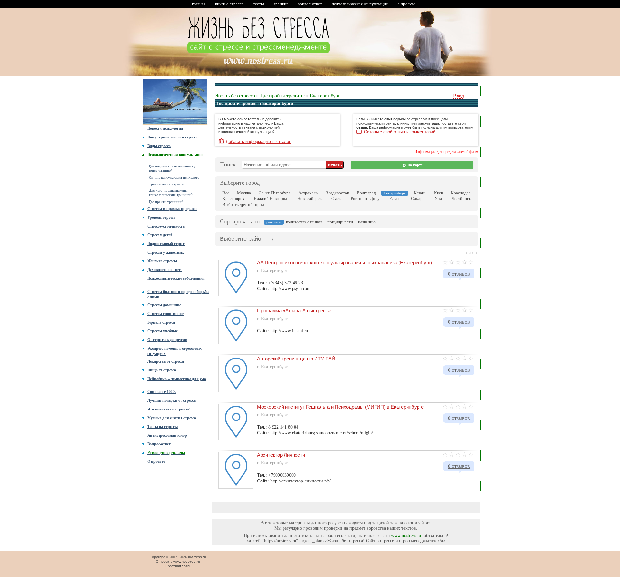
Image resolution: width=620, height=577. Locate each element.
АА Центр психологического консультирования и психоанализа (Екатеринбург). (345, 262)
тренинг (281, 3)
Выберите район (242, 239)
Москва (244, 192)
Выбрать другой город (243, 204)
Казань (420, 192)
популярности (340, 221)
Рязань (395, 198)
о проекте (406, 3)
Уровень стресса (161, 217)
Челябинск (461, 198)
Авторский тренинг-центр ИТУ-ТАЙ (296, 358)
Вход (458, 95)
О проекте (156, 461)
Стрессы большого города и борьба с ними (178, 293)
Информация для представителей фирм (446, 151)
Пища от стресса (161, 370)
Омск (336, 198)
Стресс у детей (159, 235)
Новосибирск (309, 198)
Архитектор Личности (281, 455)
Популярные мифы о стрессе (172, 137)
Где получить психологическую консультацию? (173, 168)
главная (198, 3)
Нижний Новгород (270, 198)
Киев (438, 192)
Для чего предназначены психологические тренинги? (171, 193)
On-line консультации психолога (174, 177)
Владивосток (337, 192)
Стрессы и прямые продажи (172, 209)
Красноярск (233, 198)
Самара (418, 198)
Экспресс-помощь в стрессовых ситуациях (174, 351)
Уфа (438, 198)
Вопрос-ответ (158, 444)
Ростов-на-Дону (365, 198)
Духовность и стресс (164, 270)
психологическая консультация (360, 3)
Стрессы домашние (164, 305)
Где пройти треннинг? (166, 202)
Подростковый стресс (166, 243)
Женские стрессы (162, 261)
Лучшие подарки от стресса (171, 400)
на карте (415, 165)
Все (225, 192)
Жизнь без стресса (235, 95)
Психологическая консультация (175, 154)
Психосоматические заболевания (176, 278)
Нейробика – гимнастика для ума (176, 379)
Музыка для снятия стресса (171, 418)
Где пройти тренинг (282, 95)
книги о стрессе (229, 3)
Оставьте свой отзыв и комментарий (399, 132)
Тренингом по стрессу (166, 184)
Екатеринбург (325, 95)
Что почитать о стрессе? (168, 409)
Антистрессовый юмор (167, 435)
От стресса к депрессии (167, 340)
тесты (258, 3)
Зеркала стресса (161, 322)
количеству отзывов (304, 221)
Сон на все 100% (161, 392)
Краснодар (461, 192)
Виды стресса (158, 146)
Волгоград (366, 192)
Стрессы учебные (162, 331)
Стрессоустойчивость (166, 226)
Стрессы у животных (165, 252)
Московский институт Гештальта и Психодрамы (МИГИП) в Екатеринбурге (340, 407)
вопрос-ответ (310, 3)
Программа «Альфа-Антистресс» (294, 310)
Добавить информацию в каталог (258, 141)
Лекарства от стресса (165, 361)
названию (367, 221)
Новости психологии (165, 128)
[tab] (242, 239)
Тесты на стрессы (162, 426)
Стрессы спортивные (165, 313)
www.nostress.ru (406, 535)
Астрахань (308, 192)
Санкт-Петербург (274, 192)
